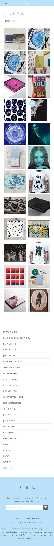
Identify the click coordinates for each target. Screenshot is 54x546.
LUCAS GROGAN (10, 373)
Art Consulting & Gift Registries (27, 522)
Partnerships (33, 518)
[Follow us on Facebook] (20, 487)
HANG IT (7, 444)
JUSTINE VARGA (10, 420)
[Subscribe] (45, 507)
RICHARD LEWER (10, 391)
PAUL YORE (8, 432)
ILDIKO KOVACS (10, 385)
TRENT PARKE (9, 409)
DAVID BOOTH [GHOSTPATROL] (16, 338)
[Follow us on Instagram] (27, 487)
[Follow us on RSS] (33, 487)
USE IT (6, 456)
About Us (19, 518)
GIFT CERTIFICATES (11, 438)
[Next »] (43, 317)
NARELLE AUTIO (10, 332)
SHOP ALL (7, 468)
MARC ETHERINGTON (12, 361)
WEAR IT (6, 462)
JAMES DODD (9, 355)
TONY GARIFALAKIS (11, 367)
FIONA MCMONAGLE (12, 403)
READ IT (6, 450)
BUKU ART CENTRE (11, 349)
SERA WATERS (9, 426)
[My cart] (48, 3)
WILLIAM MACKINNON (13, 397)
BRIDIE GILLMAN (10, 379)
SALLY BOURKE (9, 344)
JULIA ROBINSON (10, 414)
